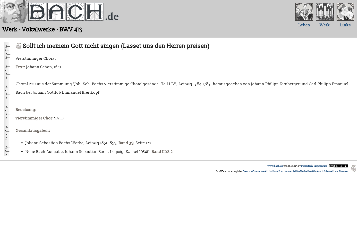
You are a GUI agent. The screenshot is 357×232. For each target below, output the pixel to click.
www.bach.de (275, 166)
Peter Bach (307, 166)
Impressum (320, 166)
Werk (325, 25)
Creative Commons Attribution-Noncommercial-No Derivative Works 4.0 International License (295, 171)
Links (345, 25)
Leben (304, 25)
